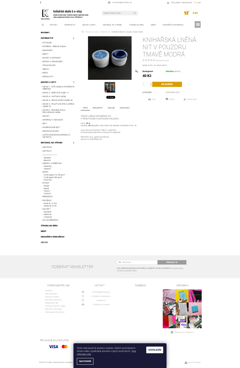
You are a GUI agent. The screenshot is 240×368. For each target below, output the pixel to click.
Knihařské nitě (49, 155)
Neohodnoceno (162, 60)
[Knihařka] (66, 14)
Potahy (46, 183)
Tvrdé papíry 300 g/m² (53, 177)
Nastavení (85, 361)
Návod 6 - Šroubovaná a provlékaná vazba (53, 111)
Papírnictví (70, 25)
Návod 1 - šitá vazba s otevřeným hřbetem (58, 88)
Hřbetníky (48, 166)
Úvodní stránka (42, 25)
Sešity (45, 54)
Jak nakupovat (51, 294)
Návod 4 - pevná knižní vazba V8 (57, 100)
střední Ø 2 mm (50, 206)
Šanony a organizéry (52, 61)
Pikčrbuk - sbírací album (54, 46)
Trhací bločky (49, 65)
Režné (46, 188)
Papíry (45, 172)
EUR (199, 3)
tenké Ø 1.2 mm (50, 203)
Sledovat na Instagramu (184, 332)
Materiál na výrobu (112, 25)
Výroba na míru (136, 25)
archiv (44, 242)
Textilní (47, 191)
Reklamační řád (51, 303)
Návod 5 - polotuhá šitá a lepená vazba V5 (58, 105)
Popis (85, 108)
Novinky (54, 25)
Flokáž (46, 186)
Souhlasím (154, 350)
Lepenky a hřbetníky (52, 163)
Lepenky (47, 169)
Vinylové (47, 193)
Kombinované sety (51, 127)
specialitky (48, 76)
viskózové (48, 217)
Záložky (46, 209)
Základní (47, 158)
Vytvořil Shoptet (194, 362)
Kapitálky (47, 151)
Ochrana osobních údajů (55, 306)
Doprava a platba (52, 297)
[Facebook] (40, 2)
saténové (48, 214)
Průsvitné (48, 180)
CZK (195, 3)
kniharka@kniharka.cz (101, 292)
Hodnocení (125, 108)
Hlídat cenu (192, 99)
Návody (46, 116)
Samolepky (47, 50)
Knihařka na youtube (101, 304)
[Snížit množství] (151, 85)
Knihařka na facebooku (101, 296)
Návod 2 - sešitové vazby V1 (55, 93)
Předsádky (47, 196)
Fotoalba (47, 43)
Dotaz (172, 99)
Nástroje (47, 147)
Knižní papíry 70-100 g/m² (54, 175)
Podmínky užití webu (53, 309)
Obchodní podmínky (53, 300)
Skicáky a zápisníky (51, 58)
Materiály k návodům (52, 120)
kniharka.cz (101, 300)
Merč (153, 25)
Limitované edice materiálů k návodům (56, 136)
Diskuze (111, 108)
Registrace (187, 3)
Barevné (47, 160)
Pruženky (47, 200)
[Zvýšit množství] (151, 83)
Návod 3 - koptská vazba (54, 96)
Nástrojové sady (50, 131)
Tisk (153, 99)
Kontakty (48, 291)
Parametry (98, 108)
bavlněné (47, 212)
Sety (44, 123)
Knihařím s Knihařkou (173, 25)
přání (45, 73)
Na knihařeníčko (50, 220)
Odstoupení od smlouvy (55, 312)
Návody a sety (89, 25)
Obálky (45, 69)
